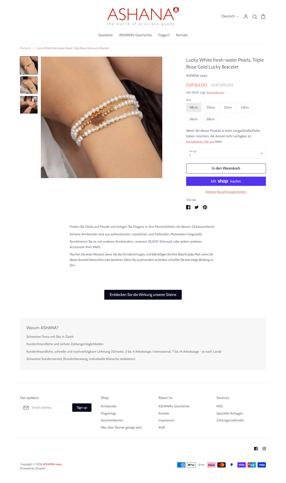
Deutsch (228, 16)
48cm (193, 107)
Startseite (105, 35)
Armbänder (109, 406)
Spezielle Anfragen (229, 413)
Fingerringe (108, 413)
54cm (245, 107)
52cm (228, 107)
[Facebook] (256, 448)
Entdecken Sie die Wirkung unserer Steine (143, 294)
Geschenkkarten (112, 420)
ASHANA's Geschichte (135, 35)
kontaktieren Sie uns (200, 142)
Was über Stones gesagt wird (121, 427)
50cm (211, 107)
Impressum (166, 420)
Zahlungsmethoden (230, 420)
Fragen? (164, 35)
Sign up (82, 407)
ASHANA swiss (196, 76)
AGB (161, 427)
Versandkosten (215, 92)
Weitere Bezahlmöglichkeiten (225, 192)
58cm (210, 119)
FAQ (219, 406)
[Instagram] (264, 448)
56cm (193, 119)
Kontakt (182, 35)
